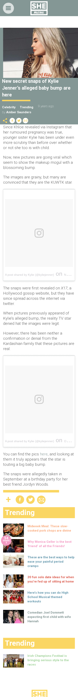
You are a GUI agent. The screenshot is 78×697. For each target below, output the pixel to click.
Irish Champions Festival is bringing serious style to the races (48, 660)
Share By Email (25, 120)
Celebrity (9, 107)
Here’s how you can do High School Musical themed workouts (47, 597)
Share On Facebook (12, 120)
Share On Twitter (19, 120)
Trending (26, 107)
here (44, 454)
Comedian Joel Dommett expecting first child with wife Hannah (49, 617)
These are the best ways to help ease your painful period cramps (50, 561)
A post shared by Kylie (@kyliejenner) (29, 274)
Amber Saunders (18, 112)
